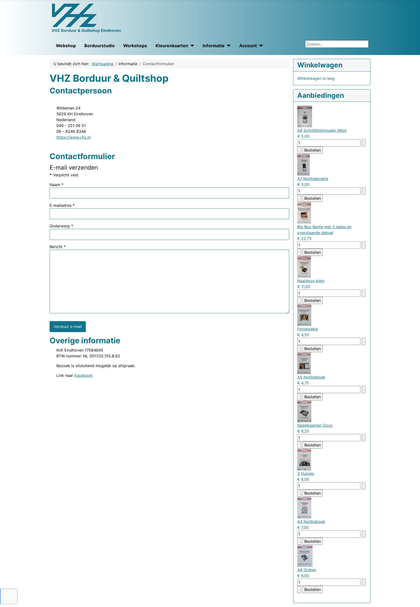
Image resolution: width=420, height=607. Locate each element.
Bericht (58, 246)
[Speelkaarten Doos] (304, 411)
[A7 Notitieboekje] (303, 164)
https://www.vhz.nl (73, 137)
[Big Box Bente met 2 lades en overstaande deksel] (304, 212)
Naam (56, 184)
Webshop (66, 45)
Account (248, 45)
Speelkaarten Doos (314, 425)
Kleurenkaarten (172, 45)
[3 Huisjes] (304, 459)
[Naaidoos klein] (304, 266)
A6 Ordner (306, 569)
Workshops (135, 45)
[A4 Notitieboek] (304, 507)
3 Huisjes (305, 473)
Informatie (214, 45)
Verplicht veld (64, 174)
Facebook (83, 375)
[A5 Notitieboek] (304, 363)
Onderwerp (61, 226)
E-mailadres (62, 205)
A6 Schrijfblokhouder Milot (322, 130)
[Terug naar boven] (411, 598)
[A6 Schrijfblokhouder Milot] (304, 116)
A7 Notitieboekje (312, 178)
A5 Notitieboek (311, 377)
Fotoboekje (307, 328)
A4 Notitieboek (311, 521)
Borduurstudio (99, 45)
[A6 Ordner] (305, 555)
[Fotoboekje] (304, 314)
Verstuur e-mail (68, 326)
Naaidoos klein (310, 280)
